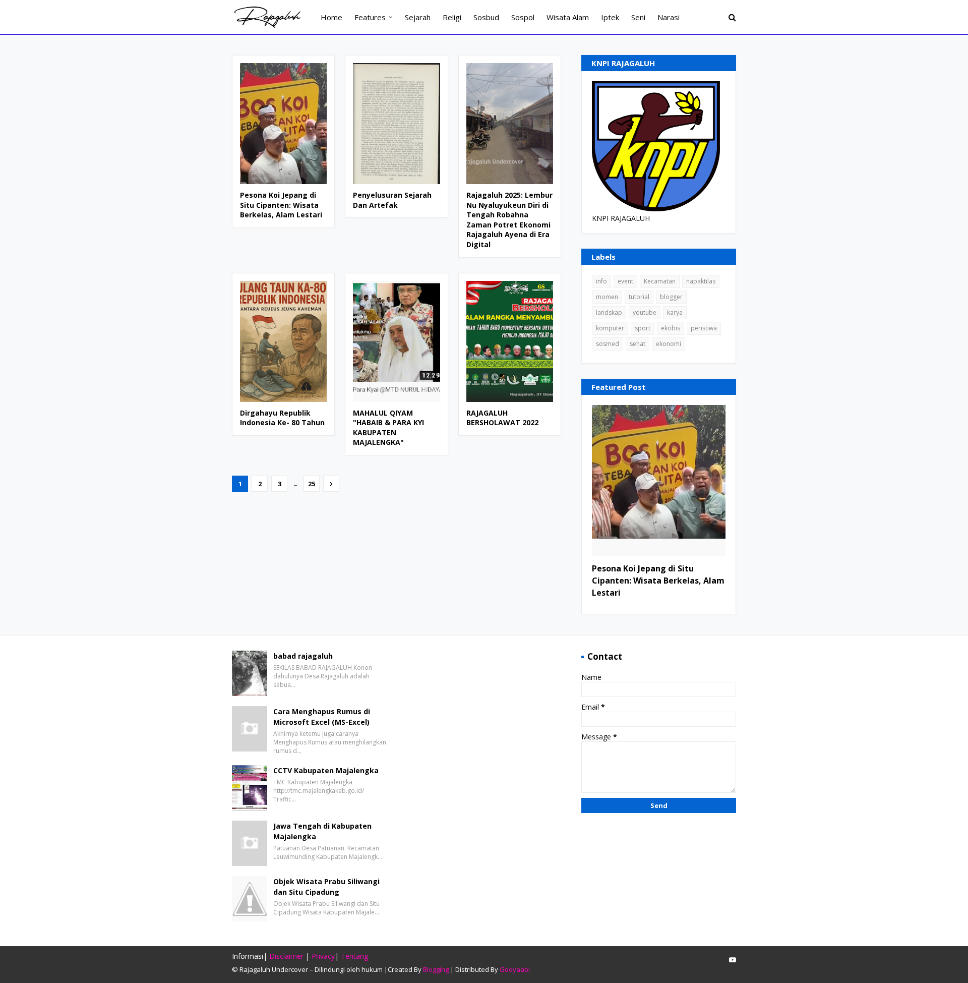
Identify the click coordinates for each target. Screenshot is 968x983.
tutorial (639, 297)
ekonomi (668, 343)
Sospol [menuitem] (522, 17)
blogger (671, 297)
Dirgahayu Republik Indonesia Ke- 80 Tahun (282, 418)
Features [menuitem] (370, 17)
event (625, 281)
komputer (610, 328)
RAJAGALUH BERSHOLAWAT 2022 (502, 418)
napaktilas (700, 281)
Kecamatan (660, 281)
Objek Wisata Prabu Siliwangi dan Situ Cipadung (326, 887)
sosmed (607, 343)
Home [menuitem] (331, 17)
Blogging (436, 969)
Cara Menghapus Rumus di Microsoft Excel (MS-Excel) (321, 717)
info (601, 281)
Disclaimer (286, 956)
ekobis (670, 328)
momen (607, 297)
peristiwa (704, 328)
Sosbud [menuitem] (486, 17)
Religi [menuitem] (452, 17)
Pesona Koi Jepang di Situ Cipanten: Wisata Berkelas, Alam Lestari (281, 204)
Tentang (354, 956)
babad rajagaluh (303, 656)
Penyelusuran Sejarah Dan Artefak (392, 200)
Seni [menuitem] (638, 17)
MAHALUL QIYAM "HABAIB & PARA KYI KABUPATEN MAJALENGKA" (388, 427)
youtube (644, 312)
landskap (609, 312)
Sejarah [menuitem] (418, 17)
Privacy (323, 956)
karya (675, 312)
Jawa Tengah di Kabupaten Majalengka (322, 831)
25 (311, 483)
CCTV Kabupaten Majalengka (326, 770)
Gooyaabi (515, 969)
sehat (637, 343)
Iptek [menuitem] (610, 17)
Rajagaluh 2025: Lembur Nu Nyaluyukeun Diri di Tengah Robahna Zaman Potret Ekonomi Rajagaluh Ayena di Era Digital (509, 219)
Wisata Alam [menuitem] (568, 17)
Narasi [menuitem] (668, 17)
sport (642, 328)
